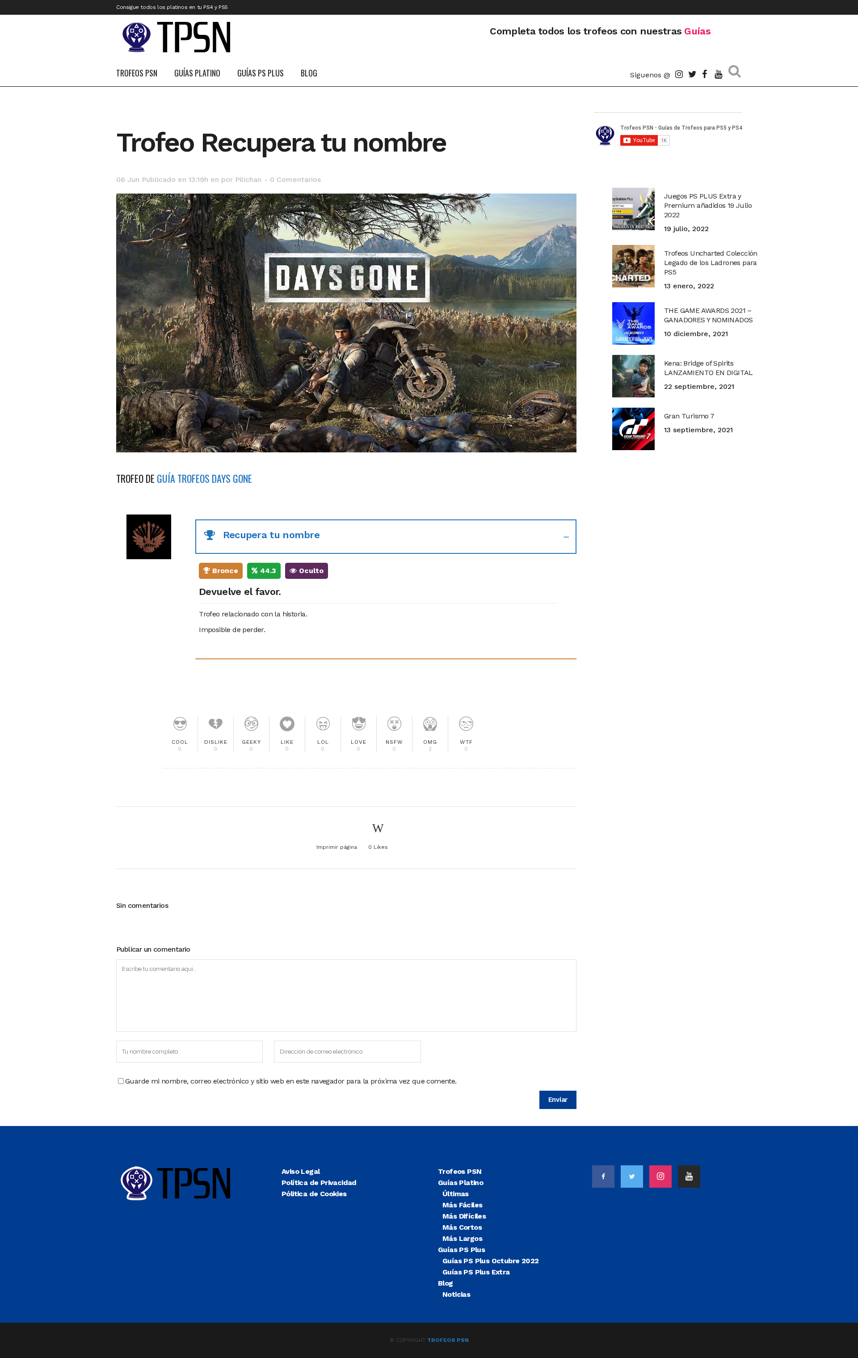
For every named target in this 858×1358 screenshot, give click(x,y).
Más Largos (462, 1238)
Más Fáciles (462, 1205)
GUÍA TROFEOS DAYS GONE (204, 478)
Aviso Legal (301, 1171)
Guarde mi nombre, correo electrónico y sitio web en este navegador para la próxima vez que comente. (291, 1081)
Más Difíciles (464, 1216)
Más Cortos (462, 1227)
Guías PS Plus (461, 1249)
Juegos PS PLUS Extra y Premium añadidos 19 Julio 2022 (708, 205)
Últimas (455, 1193)
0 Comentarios (295, 179)
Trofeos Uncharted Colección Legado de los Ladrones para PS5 (710, 262)
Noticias (456, 1294)
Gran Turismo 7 (689, 416)
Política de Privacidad (319, 1182)
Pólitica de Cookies (314, 1193)
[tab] (385, 536)
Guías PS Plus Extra (476, 1272)
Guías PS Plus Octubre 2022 (490, 1261)
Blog (445, 1283)
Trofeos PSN (459, 1171)
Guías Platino (460, 1182)
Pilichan (248, 179)
